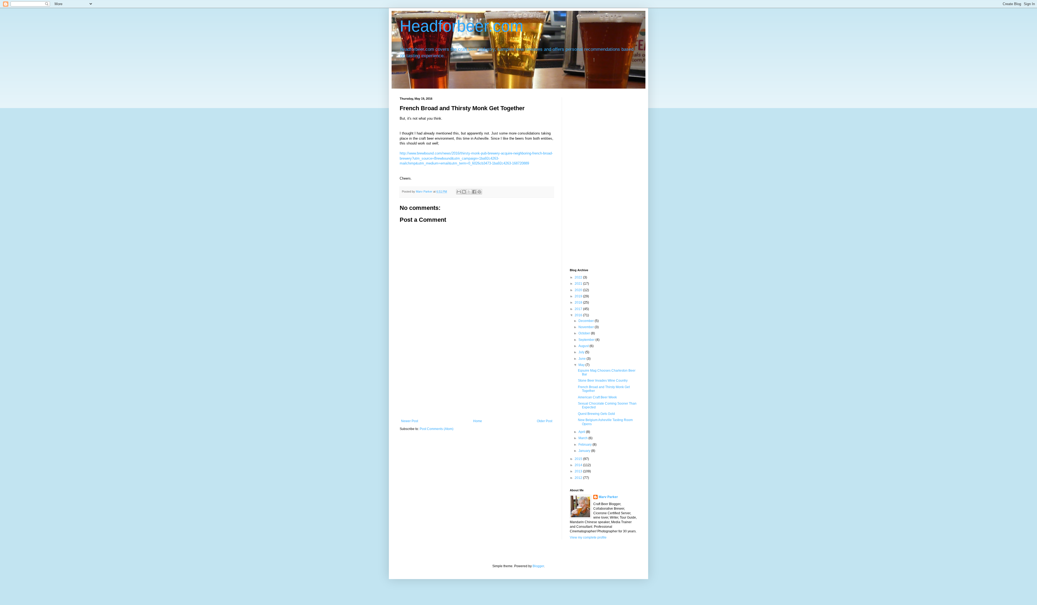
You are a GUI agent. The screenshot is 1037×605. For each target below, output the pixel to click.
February (585, 444)
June (582, 359)
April (582, 432)
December (586, 321)
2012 (579, 478)
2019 (579, 296)
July (581, 352)
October (584, 333)
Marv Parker (608, 497)
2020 (579, 290)
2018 (579, 302)
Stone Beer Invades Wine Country (603, 380)
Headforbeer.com (461, 26)
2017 (579, 309)
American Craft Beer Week (597, 397)
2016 (579, 315)
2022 (579, 277)
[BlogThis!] (464, 191)
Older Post (544, 421)
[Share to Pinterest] (479, 191)
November (586, 327)
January (584, 451)
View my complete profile (588, 537)
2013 (579, 471)
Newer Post (409, 421)
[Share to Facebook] (474, 191)
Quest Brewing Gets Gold (596, 414)
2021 (579, 283)
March (583, 438)
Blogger (538, 566)
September (586, 340)
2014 (579, 465)
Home (477, 421)
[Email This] (459, 191)
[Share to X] (469, 191)
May (581, 365)
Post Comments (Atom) (436, 429)
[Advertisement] (476, 378)
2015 (579, 459)
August (584, 346)
